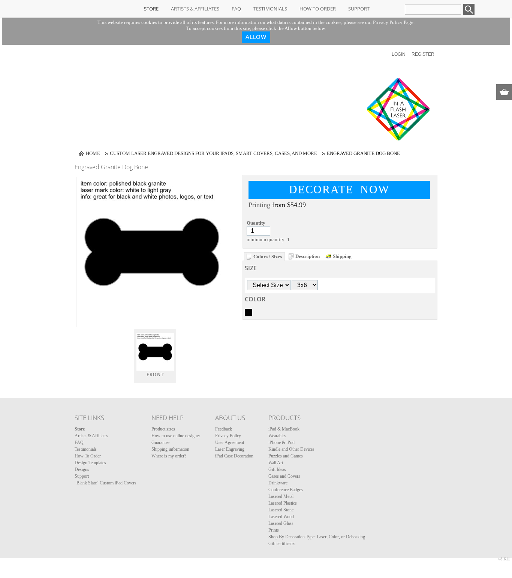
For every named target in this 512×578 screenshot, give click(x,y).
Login (399, 54)
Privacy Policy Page (393, 22)
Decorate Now (339, 189)
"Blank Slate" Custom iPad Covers (105, 483)
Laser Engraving (229, 449)
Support (359, 8)
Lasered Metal (280, 496)
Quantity (256, 223)
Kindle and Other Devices (291, 449)
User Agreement (229, 442)
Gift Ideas (277, 469)
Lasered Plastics (282, 503)
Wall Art (275, 462)
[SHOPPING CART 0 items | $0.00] (504, 92)
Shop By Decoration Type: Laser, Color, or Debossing (316, 536)
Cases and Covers (284, 476)
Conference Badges (285, 489)
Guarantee (160, 442)
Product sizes (163, 429)
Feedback (223, 429)
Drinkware (277, 483)
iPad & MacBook (283, 429)
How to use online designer (175, 435)
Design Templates (90, 462)
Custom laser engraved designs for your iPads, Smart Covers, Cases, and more (213, 153)
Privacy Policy (228, 435)
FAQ (236, 8)
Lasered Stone (280, 509)
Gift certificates (281, 543)
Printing (259, 205)
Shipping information (170, 449)
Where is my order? (168, 456)
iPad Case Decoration (234, 456)
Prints (273, 530)
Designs (82, 469)
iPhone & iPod (281, 442)
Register (423, 54)
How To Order (317, 8)
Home (93, 153)
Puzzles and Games (285, 456)
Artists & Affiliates (195, 8)
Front (155, 374)
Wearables (277, 435)
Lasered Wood (281, 516)
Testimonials (270, 8)
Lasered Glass (280, 523)
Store (151, 8)
